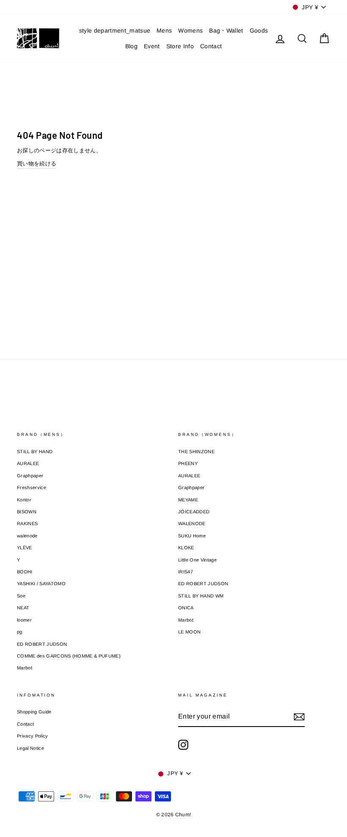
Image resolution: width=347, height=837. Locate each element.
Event (152, 46)
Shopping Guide (34, 711)
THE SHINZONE (196, 451)
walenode (27, 535)
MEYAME (188, 499)
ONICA (186, 607)
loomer (24, 619)
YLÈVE (24, 547)
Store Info (180, 46)
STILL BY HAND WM (200, 595)
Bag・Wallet (226, 30)
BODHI (25, 571)
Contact (211, 46)
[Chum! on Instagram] (183, 745)
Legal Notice (30, 748)
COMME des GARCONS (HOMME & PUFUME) (69, 655)
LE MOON (189, 631)
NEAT (23, 607)
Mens (164, 30)
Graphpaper (30, 475)
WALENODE (192, 523)
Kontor (24, 499)
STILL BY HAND (34, 451)
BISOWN (26, 511)
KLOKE (186, 547)
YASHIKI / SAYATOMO (41, 583)
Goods (259, 30)
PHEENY (188, 463)
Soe (21, 595)
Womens (190, 30)
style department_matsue (114, 30)
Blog (131, 46)
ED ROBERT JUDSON (42, 644)
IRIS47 (185, 571)
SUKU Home (192, 535)
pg (19, 631)
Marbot (24, 667)
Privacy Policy (32, 735)
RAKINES (27, 523)
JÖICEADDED (193, 511)
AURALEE (28, 463)
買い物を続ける (36, 163)
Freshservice (31, 487)
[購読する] (299, 717)
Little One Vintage (197, 559)
